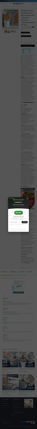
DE (9, 198)
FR (13, 198)
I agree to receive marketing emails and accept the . (19, 224)
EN (11, 198)
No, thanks (18, 226)
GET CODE (25, 222)
